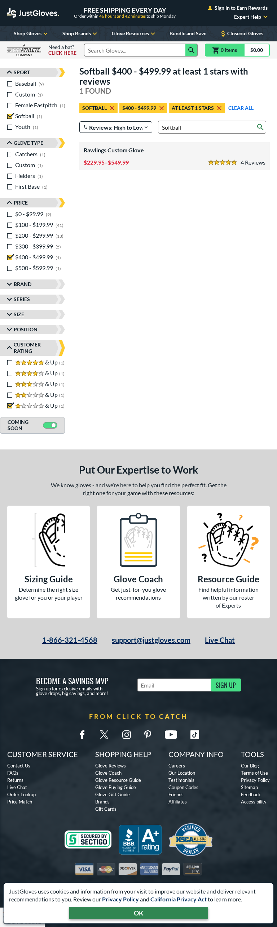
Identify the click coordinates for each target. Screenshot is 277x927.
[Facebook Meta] (82, 734)
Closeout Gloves (245, 33)
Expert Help (247, 17)
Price (21, 203)
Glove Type (28, 143)
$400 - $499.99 (139, 108)
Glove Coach (108, 773)
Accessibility (254, 802)
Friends (176, 794)
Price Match (19, 802)
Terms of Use (254, 773)
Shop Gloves (27, 33)
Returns (15, 780)
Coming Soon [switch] (18, 425)
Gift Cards (105, 809)
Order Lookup (21, 794)
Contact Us (18, 766)
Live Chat (220, 640)
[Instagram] (126, 734)
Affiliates (177, 802)
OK (139, 913)
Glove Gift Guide (112, 794)
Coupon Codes (183, 787)
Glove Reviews (110, 766)
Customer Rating (27, 347)
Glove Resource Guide (118, 780)
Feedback (251, 794)
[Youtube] (171, 734)
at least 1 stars (193, 108)
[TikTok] (194, 734)
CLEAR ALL (241, 108)
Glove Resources (130, 33)
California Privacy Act (178, 899)
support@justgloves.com (151, 640)
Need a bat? (62, 50)
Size (19, 314)
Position (26, 329)
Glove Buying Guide (115, 787)
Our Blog (250, 766)
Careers (176, 766)
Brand (22, 284)
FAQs (12, 773)
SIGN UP (226, 685)
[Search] (191, 50)
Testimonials (181, 780)
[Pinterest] (147, 734)
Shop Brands (76, 33)
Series (22, 299)
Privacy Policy (120, 899)
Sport (22, 72)
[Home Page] (33, 13)
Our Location (181, 773)
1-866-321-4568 (69, 640)
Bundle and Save (188, 33)
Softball (94, 108)
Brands (102, 802)
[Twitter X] (104, 734)
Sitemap (249, 787)
